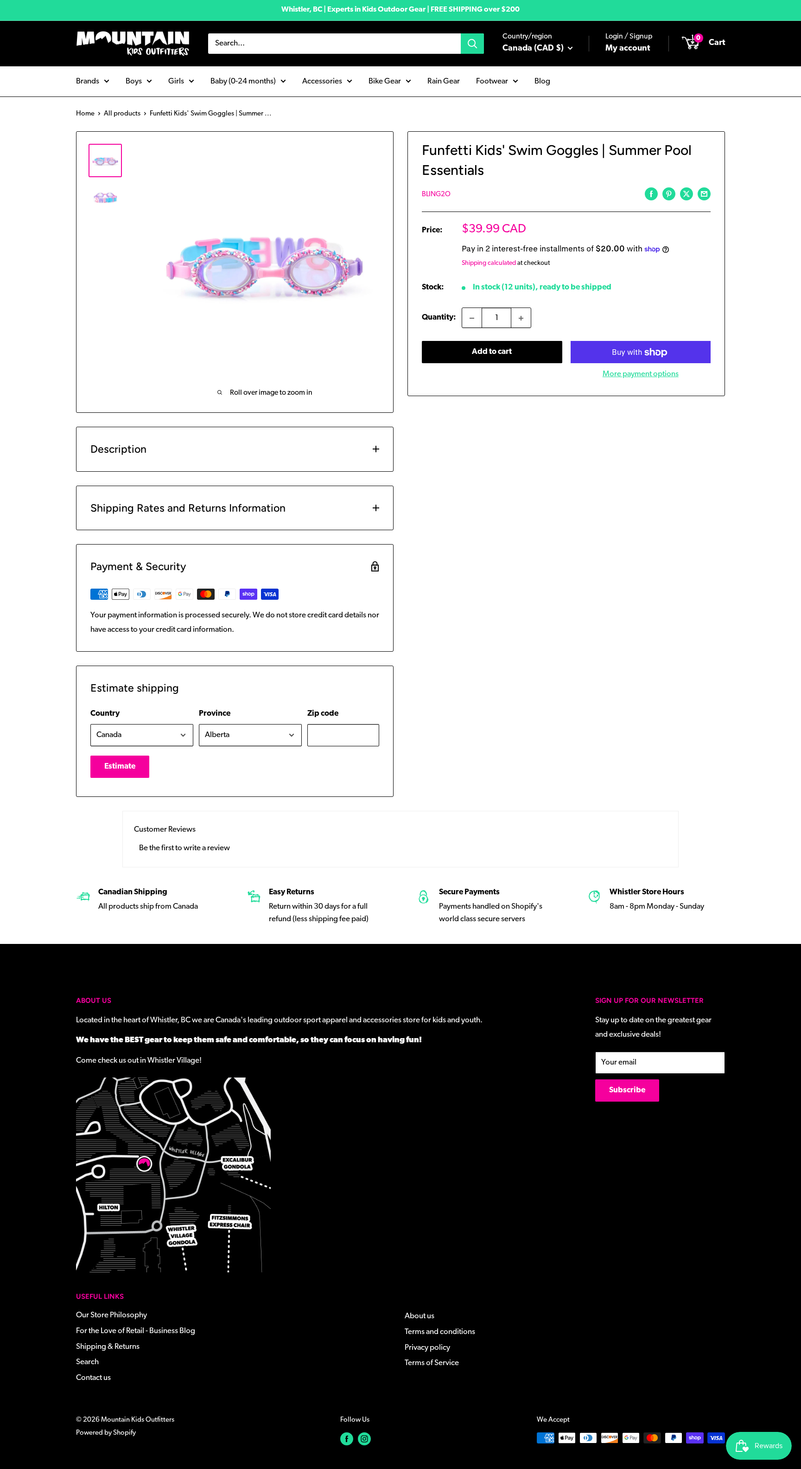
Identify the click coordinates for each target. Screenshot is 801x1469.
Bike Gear (385, 81)
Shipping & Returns (108, 1347)
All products (122, 113)
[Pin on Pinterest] (668, 193)
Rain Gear (443, 81)
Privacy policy (427, 1348)
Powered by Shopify (106, 1433)
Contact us (93, 1378)
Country (105, 714)
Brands (87, 81)
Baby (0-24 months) (243, 81)
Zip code (322, 714)
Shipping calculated (489, 263)
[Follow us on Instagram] (364, 1439)
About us (419, 1316)
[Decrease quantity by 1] (472, 318)
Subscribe (627, 1090)
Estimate (119, 766)
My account (627, 49)
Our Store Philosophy (111, 1315)
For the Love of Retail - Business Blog (135, 1331)
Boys (134, 81)
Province (214, 714)
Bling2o (436, 194)
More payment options (641, 374)
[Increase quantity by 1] (521, 318)
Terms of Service (432, 1363)
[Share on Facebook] (651, 193)
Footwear (492, 81)
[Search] (472, 43)
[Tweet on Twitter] (686, 193)
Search (87, 1362)
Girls (176, 81)
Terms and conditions (440, 1332)
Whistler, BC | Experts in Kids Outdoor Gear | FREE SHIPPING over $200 (400, 9)
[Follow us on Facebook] (346, 1439)
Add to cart (492, 352)
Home (85, 113)
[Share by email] (704, 193)
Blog (542, 81)
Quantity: (439, 318)
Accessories (322, 81)
